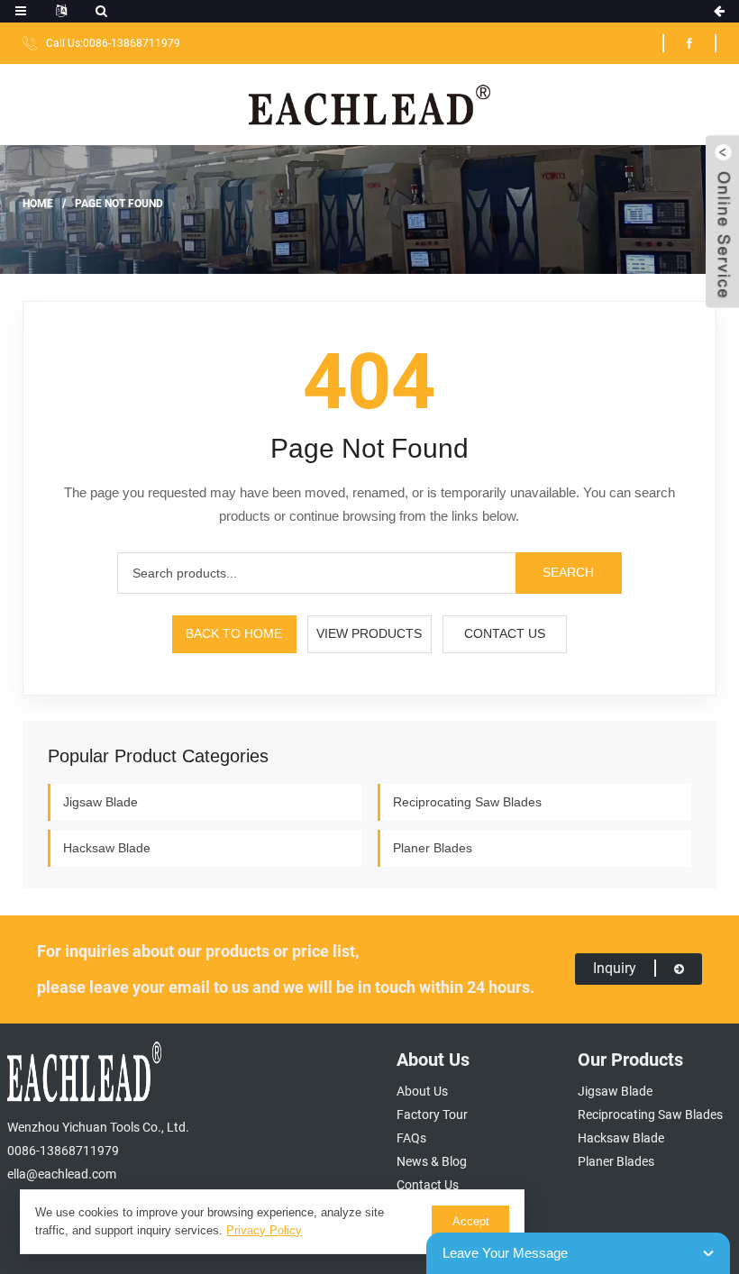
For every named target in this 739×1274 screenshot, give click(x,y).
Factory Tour (432, 1114)
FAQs (411, 1138)
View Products (369, 633)
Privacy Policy (264, 1230)
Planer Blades (432, 848)
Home (38, 202)
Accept (470, 1221)
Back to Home (234, 633)
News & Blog (432, 1161)
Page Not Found (119, 202)
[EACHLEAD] (370, 103)
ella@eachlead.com (61, 1174)
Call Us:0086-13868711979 (113, 43)
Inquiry (614, 968)
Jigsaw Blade (100, 802)
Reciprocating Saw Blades (467, 802)
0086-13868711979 (63, 1150)
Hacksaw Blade (107, 848)
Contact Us (504, 633)
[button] (722, 221)
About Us (422, 1091)
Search (568, 572)
